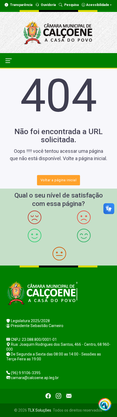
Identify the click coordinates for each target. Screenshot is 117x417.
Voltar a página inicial (58, 180)
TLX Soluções (39, 410)
